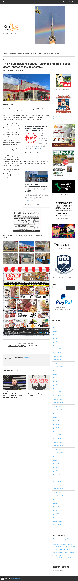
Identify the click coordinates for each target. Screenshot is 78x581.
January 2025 (56, 395)
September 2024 (57, 410)
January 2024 (56, 438)
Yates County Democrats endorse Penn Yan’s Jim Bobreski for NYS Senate (62, 558)
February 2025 (57, 392)
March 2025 (56, 388)
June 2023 (55, 464)
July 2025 (55, 374)
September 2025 (57, 367)
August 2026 (56, 327)
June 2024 (55, 421)
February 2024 (57, 435)
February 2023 (57, 478)
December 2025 (57, 356)
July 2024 (55, 417)
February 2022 (57, 521)
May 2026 (55, 338)
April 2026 (55, 342)
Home (55, 1)
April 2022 (55, 514)
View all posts (26, 357)
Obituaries (60, 1)
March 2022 (56, 517)
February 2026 (57, 349)
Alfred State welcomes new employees (63, 549)
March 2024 (56, 431)
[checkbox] (3, 578)
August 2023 (56, 456)
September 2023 (57, 453)
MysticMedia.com (16, 578)
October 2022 (56, 492)
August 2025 (56, 370)
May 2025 (55, 381)
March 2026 (56, 345)
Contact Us (65, 1)
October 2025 (56, 363)
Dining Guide (72, 1)
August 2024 (56, 413)
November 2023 (57, 446)
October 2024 (56, 406)
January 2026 (56, 352)
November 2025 (57, 360)
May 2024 (55, 424)
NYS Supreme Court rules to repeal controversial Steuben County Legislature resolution (14, 395)
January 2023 (56, 481)
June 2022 (55, 507)
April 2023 (55, 471)
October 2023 (56, 449)
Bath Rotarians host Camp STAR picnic (63, 552)
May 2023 (55, 467)
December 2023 (57, 442)
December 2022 (57, 485)
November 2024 (57, 403)
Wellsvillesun (10, 70)
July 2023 (55, 460)
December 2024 (57, 399)
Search (54, 284)
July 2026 (55, 331)
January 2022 (56, 524)
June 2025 (55, 378)
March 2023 (56, 474)
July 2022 (55, 503)
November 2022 (57, 489)
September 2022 (57, 496)
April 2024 (55, 428)
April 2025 (55, 385)
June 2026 (55, 334)
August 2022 (56, 499)
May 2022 (55, 510)
